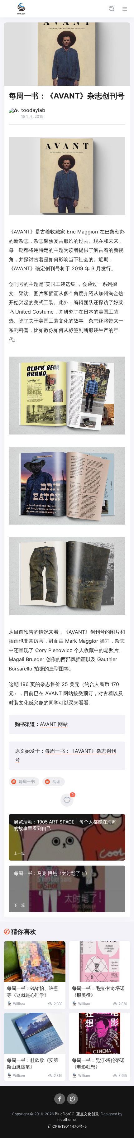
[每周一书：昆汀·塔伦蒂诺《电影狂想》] (100, 1033)
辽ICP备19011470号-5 (67, 1126)
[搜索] (111, 8)
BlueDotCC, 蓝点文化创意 (77, 1114)
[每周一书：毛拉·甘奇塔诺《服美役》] (100, 961)
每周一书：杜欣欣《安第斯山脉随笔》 (32, 1063)
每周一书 (27, 781)
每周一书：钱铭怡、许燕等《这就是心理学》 (32, 991)
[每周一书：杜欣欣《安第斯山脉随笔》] (34, 1033)
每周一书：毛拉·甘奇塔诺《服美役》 (98, 991)
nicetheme (66, 1119)
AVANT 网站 (54, 724)
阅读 (56, 781)
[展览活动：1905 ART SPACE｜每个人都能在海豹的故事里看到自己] (67, 837)
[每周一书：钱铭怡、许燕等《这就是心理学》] (34, 961)
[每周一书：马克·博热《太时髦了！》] (67, 889)
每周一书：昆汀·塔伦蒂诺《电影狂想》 (98, 1063)
